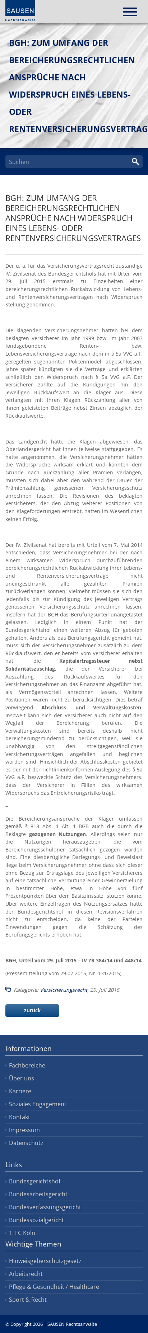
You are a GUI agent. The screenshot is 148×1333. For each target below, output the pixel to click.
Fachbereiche (27, 1065)
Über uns (21, 1078)
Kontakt (19, 1117)
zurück (32, 1010)
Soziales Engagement (37, 1104)
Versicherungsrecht (63, 989)
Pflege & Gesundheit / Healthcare (54, 1287)
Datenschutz (26, 1143)
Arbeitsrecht (26, 1274)
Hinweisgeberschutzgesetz (45, 1261)
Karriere (20, 1091)
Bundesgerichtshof (34, 1181)
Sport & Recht (28, 1300)
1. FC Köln (22, 1233)
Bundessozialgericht (36, 1220)
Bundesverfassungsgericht (45, 1207)
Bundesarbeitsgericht (38, 1194)
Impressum (24, 1130)
